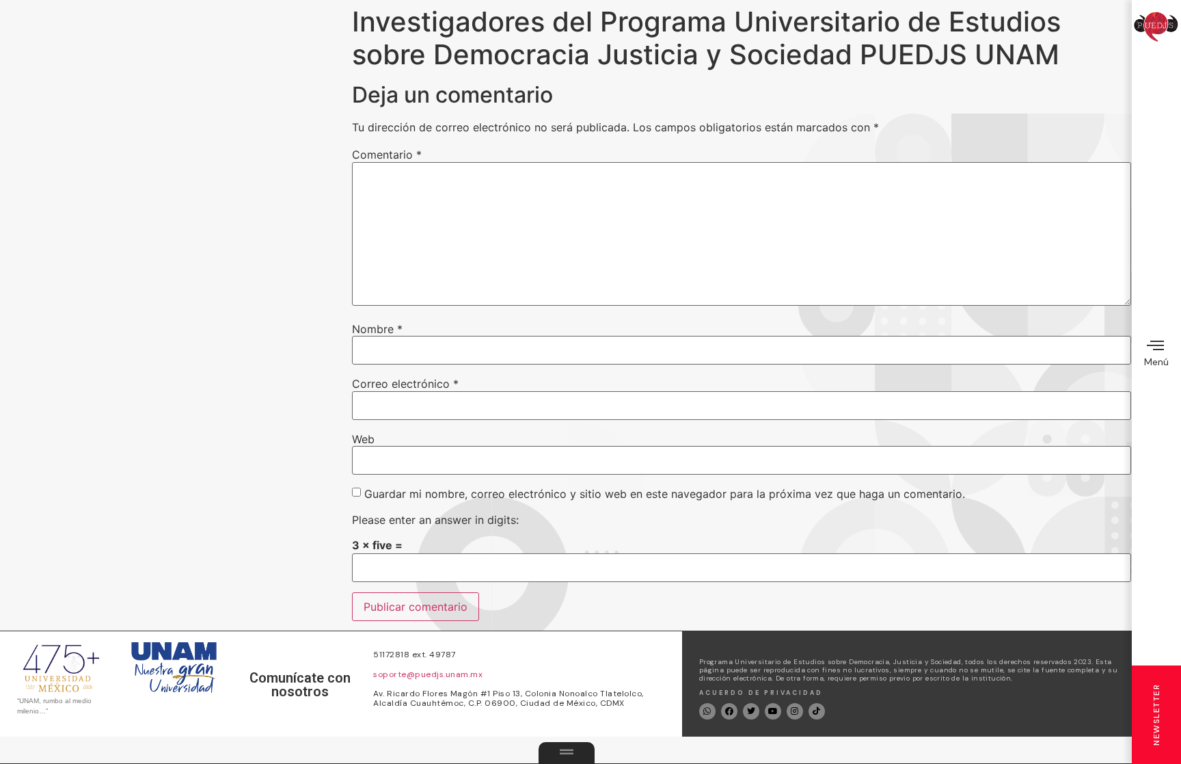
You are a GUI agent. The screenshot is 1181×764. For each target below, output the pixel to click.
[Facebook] (729, 711)
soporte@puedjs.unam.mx (428, 674)
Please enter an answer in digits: (435, 519)
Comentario (387, 154)
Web (363, 439)
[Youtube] (773, 711)
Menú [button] (1156, 362)
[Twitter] (751, 711)
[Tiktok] (817, 711)
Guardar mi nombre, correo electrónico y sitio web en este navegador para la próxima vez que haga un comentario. (664, 493)
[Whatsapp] (707, 711)
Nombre (377, 329)
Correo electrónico (405, 383)
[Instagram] (795, 711)
